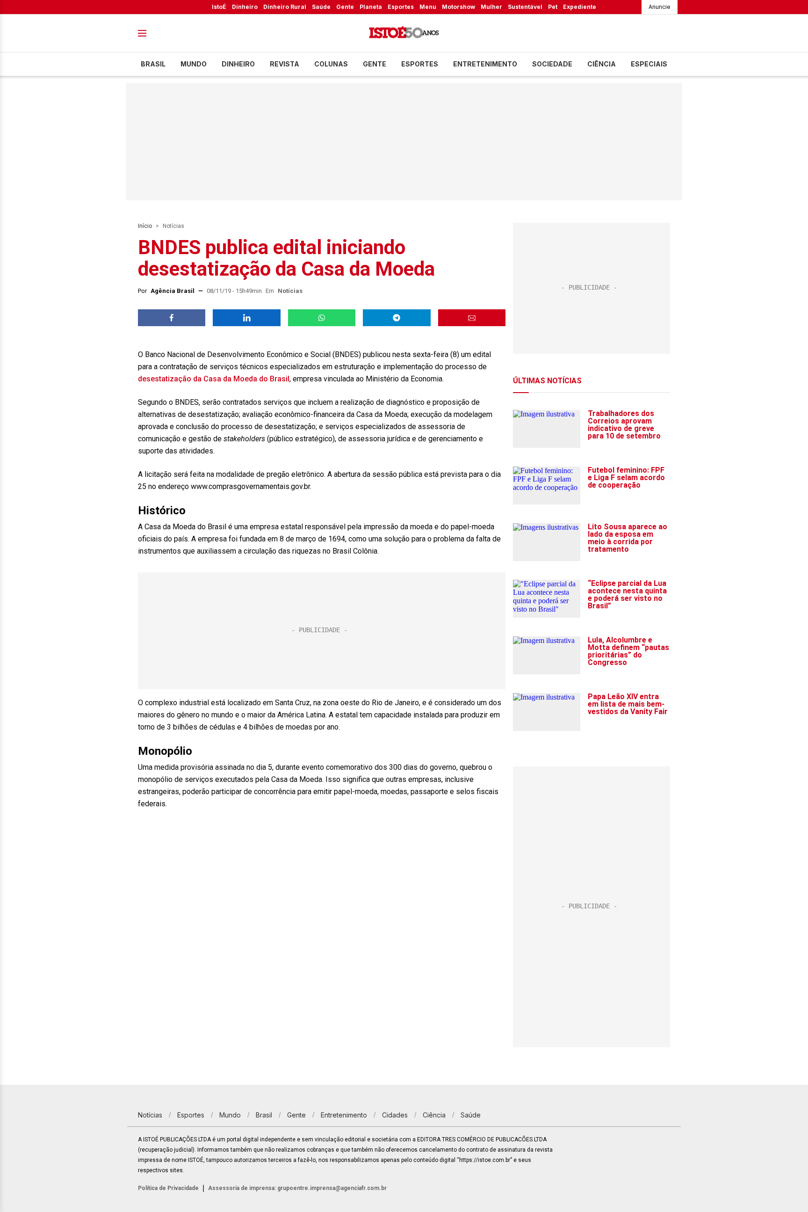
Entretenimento (485, 64)
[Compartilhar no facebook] (171, 317)
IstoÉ (219, 6)
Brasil (153, 64)
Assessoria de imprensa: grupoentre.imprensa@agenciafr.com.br (297, 1188)
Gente (345, 6)
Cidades (395, 1115)
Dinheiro (245, 6)
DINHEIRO (238, 64)
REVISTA (284, 64)
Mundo (193, 64)
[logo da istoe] (404, 33)
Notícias (173, 226)
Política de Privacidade (168, 1188)
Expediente (579, 6)
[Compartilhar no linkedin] (246, 317)
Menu (427, 6)
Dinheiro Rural (284, 6)
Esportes (401, 6)
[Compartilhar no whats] (321, 317)
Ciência (601, 64)
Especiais (649, 64)
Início (145, 226)
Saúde (321, 6)
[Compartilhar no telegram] (396, 317)
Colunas (331, 64)
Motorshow (458, 6)
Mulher (491, 6)
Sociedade (552, 64)
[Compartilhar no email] (471, 317)
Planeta (371, 6)
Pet (552, 6)
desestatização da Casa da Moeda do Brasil (213, 378)
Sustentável (525, 6)
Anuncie (660, 6)
